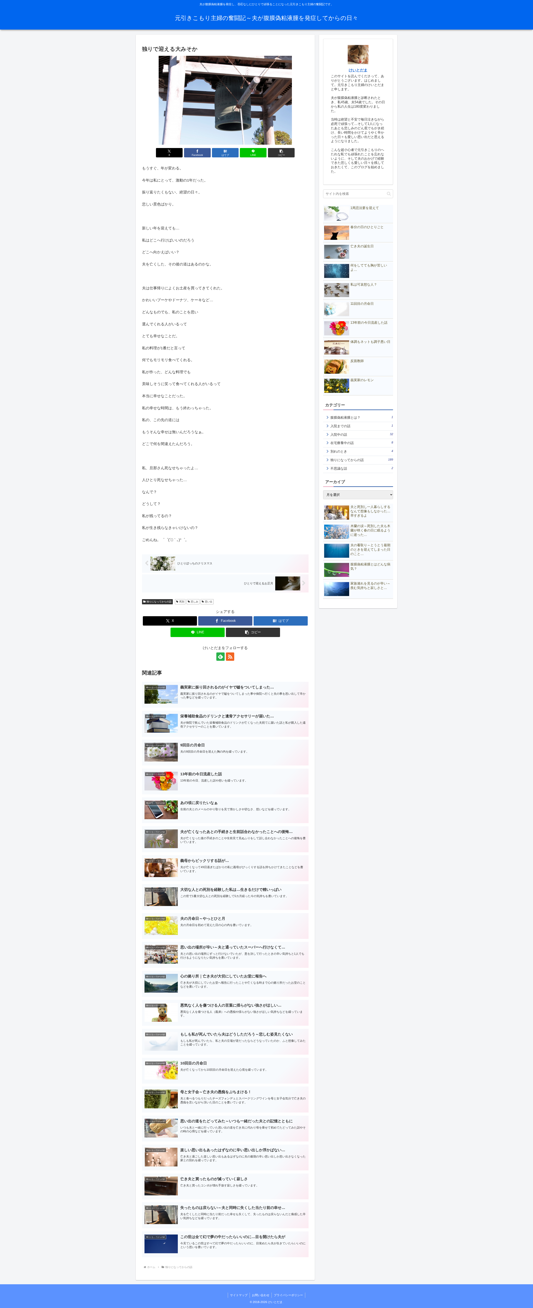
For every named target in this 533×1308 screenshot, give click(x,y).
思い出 (208, 601)
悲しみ (194, 601)
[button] (281, 152)
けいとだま (358, 70)
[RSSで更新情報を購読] (230, 656)
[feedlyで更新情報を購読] (220, 656)
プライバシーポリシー (288, 1295)
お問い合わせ (260, 1295)
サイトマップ (239, 1295)
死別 (181, 601)
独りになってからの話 (159, 601)
